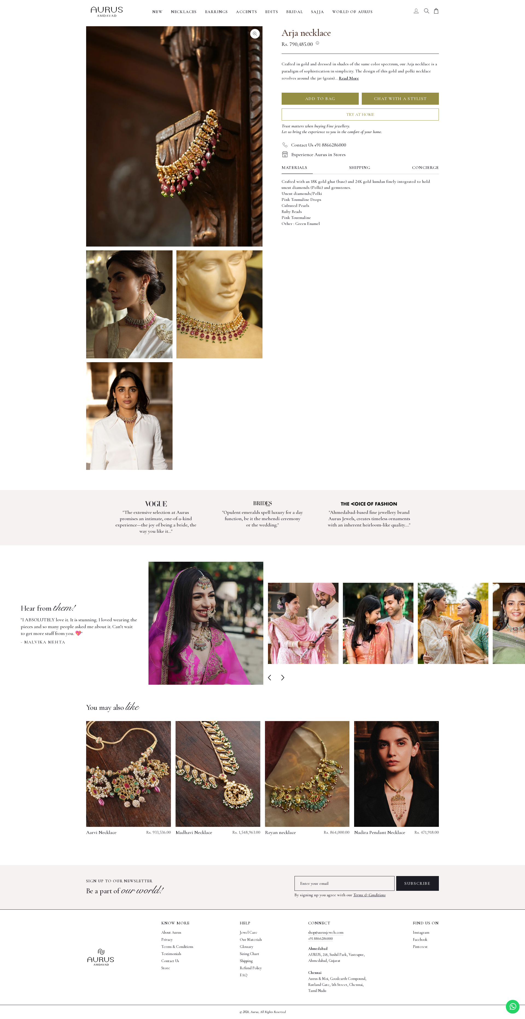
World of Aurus (352, 11)
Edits (271, 11)
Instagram (421, 932)
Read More (349, 78)
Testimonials (171, 953)
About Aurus (171, 932)
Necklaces (184, 11)
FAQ (243, 975)
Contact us (170, 961)
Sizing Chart (249, 953)
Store (165, 968)
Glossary (246, 946)
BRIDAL (294, 11)
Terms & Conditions (369, 895)
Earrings (216, 11)
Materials (294, 167)
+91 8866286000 (320, 938)
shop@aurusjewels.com (325, 932)
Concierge (425, 167)
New (157, 11)
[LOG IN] (416, 11)
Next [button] (281, 678)
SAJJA (317, 11)
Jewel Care (248, 932)
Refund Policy (251, 968)
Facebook (420, 939)
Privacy (167, 939)
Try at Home (360, 114)
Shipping (360, 167)
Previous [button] (270, 678)
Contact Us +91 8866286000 (318, 145)
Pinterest (420, 946)
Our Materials (251, 939)
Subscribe (417, 883)
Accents (246, 11)
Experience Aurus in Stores (318, 154)
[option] (142, 623)
